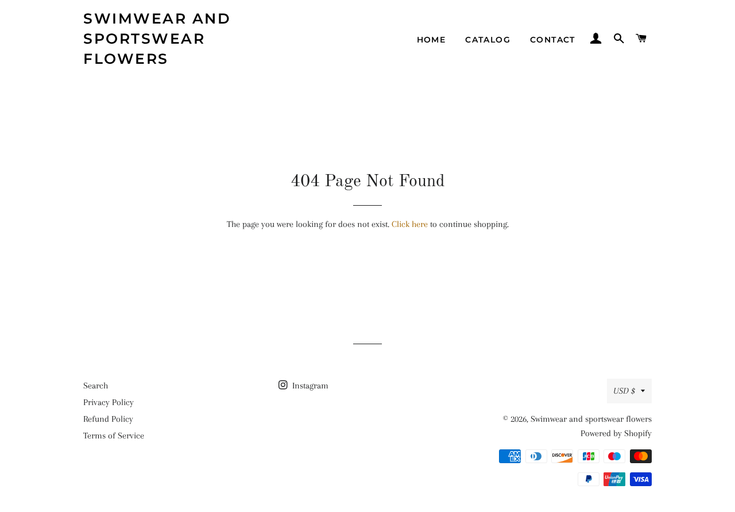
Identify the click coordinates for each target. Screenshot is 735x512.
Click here (410, 224)
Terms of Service (113, 435)
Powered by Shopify (616, 433)
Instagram (309, 385)
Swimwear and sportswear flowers (157, 38)
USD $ (624, 391)
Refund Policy (108, 419)
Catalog (487, 39)
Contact (552, 39)
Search (95, 385)
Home (431, 39)
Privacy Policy (108, 402)
